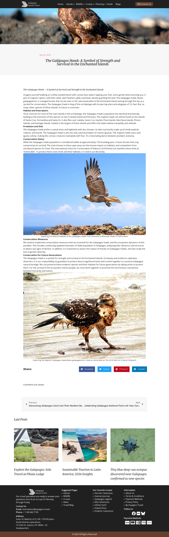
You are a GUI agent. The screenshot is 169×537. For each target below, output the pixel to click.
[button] (87, 369)
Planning (100, 4)
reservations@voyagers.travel (36, 509)
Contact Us (146, 4)
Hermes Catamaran (104, 493)
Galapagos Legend (103, 499)
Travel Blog (68, 505)
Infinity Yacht (101, 505)
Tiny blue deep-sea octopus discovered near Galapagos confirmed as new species (128, 474)
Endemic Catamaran (104, 511)
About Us (130, 493)
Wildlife (79, 4)
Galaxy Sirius (100, 508)
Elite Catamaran (102, 502)
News (65, 502)
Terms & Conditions (135, 496)
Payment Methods (134, 499)
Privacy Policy (132, 502)
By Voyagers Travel (134, 505)
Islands (69, 4)
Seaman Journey (102, 496)
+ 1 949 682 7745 (30, 512)
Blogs (118, 4)
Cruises (89, 4)
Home (60, 4)
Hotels (110, 4)
